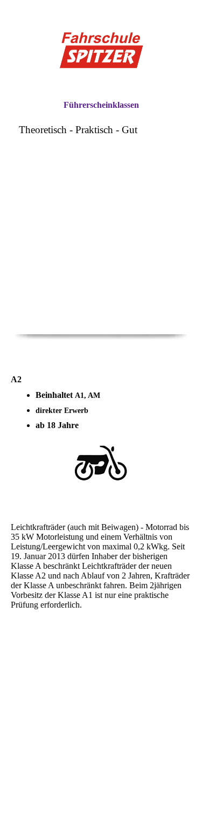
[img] (101, 50)
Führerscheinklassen (101, 104)
